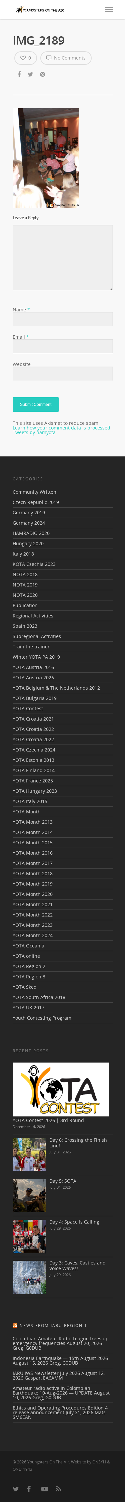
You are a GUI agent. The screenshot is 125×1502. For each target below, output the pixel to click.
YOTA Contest (28, 708)
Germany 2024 (29, 523)
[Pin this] (43, 75)
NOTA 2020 (25, 595)
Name (21, 309)
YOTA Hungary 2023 (35, 791)
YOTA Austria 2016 (33, 667)
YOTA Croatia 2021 (33, 719)
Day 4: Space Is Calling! (75, 1222)
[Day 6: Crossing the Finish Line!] (29, 1154)
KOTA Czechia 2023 (34, 564)
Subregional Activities (37, 636)
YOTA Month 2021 (33, 904)
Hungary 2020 (28, 543)
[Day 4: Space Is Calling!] (29, 1236)
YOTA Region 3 (29, 976)
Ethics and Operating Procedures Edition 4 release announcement (60, 1410)
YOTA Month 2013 (33, 822)
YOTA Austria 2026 (33, 677)
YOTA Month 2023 (33, 925)
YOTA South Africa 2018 (39, 997)
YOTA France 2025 (33, 780)
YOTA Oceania (28, 945)
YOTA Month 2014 (33, 832)
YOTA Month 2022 (33, 915)
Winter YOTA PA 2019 (36, 657)
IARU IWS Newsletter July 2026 (46, 1373)
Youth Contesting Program (42, 1018)
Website (22, 364)
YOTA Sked (25, 987)
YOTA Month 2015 (33, 842)
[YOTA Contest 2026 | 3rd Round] (61, 1089)
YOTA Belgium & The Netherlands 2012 (56, 688)
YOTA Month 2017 (33, 863)
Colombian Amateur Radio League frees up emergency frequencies (61, 1340)
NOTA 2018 (25, 574)
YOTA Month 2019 (33, 884)
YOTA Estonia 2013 (33, 760)
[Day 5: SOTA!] (29, 1195)
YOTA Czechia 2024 (34, 750)
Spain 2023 (25, 626)
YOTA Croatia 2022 (33, 729)
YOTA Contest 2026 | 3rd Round (48, 1120)
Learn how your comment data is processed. (62, 427)
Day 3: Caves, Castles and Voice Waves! (77, 1265)
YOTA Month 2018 (33, 873)
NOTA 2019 (25, 585)
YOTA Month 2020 (33, 894)
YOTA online (26, 956)
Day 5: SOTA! (63, 1181)
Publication (25, 605)
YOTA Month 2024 (33, 935)
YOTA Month (27, 811)
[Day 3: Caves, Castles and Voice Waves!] (29, 1277)
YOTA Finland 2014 (34, 770)
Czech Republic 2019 (36, 502)
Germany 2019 (29, 512)
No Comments (69, 58)
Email (21, 337)
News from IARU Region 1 (53, 1325)
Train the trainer (31, 646)
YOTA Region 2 (29, 966)
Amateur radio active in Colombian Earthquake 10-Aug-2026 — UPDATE (53, 1390)
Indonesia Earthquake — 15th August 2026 (60, 1358)
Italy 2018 (23, 554)
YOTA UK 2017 (28, 1007)
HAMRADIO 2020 (31, 533)
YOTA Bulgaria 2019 (35, 698)
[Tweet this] (31, 75)
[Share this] (19, 75)
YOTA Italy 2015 (30, 801)
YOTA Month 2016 (33, 853)
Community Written (34, 492)
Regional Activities (33, 615)
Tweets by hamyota (34, 432)
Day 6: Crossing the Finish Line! (78, 1143)
